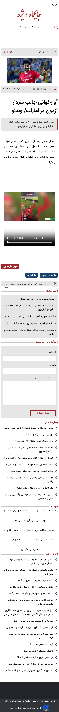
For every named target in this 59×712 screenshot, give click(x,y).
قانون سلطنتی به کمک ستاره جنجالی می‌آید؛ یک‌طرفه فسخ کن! (28, 572)
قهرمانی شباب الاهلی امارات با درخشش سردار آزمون (29, 317)
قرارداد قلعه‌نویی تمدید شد (40, 644)
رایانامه (52, 365)
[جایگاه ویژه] (29, 21)
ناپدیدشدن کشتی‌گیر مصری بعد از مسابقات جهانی (29, 628)
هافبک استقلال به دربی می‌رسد (38, 651)
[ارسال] (37, 89)
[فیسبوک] (7, 52)
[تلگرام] (4, 52)
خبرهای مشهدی (29, 549)
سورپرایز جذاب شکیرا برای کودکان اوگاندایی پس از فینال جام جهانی (29, 497)
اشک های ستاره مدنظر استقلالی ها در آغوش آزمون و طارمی (29, 332)
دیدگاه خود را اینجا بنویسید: (42, 378)
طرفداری (7, 266)
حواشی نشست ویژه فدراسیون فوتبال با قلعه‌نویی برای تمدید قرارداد (30, 602)
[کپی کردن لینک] (55, 284)
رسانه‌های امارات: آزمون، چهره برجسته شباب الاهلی (29, 324)
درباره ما (54, 5)
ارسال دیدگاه (43, 413)
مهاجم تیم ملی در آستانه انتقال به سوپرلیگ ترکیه (30, 664)
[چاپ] (33, 89)
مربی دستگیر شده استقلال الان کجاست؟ (34, 441)
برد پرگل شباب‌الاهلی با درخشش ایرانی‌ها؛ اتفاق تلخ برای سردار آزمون (30, 308)
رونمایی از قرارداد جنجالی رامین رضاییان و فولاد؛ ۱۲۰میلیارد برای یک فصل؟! (30, 562)
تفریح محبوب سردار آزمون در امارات (37, 299)
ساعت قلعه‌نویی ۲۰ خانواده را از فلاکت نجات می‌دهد (28, 465)
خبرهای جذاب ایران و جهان (40, 530)
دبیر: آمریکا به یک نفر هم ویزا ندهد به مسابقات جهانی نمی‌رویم (31, 636)
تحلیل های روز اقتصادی (15, 511)
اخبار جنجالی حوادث (43, 540)
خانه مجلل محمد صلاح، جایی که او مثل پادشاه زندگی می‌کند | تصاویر (28, 450)
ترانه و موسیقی (13, 540)
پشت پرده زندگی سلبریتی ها (29, 520)
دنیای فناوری (11, 530)
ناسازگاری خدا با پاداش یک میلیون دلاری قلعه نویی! (28, 458)
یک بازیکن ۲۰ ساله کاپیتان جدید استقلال (34, 488)
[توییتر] (11, 52)
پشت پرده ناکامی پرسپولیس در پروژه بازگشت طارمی (28, 671)
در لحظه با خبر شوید (45, 511)
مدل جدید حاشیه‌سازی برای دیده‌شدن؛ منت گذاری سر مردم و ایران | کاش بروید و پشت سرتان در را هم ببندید (28, 612)
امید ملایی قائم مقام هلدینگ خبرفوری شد (33, 621)
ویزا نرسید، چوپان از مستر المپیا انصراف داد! (32, 658)
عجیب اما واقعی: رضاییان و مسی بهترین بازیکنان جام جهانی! (30, 480)
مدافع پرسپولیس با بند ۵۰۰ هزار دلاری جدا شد (31, 587)
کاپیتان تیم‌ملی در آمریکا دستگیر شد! (36, 435)
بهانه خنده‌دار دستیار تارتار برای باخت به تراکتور (31, 594)
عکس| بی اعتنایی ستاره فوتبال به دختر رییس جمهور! (28, 428)
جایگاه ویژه (16, 701)
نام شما (52, 352)
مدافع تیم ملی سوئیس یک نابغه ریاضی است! (31, 471)
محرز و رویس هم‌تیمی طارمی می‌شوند (35, 581)
